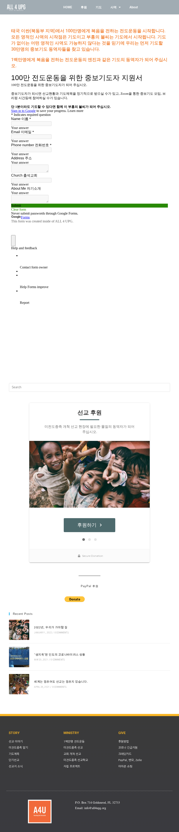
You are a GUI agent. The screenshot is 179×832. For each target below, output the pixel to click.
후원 (84, 7)
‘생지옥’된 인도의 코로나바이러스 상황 (59, 654)
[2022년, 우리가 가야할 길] (19, 630)
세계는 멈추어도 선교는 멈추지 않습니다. (61, 682)
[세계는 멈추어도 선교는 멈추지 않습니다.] (19, 684)
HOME (67, 7)
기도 (99, 7)
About (133, 7)
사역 (113, 7)
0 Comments (62, 633)
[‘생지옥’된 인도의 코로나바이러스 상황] (19, 657)
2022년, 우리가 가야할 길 (50, 627)
